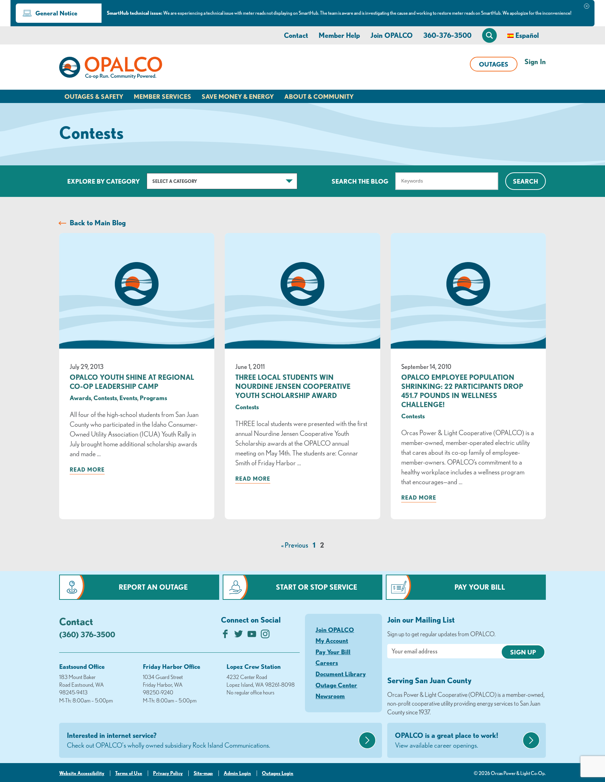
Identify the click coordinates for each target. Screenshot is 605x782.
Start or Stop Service (316, 587)
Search (525, 181)
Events (128, 397)
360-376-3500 (447, 35)
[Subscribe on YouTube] (252, 636)
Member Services (162, 96)
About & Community (319, 96)
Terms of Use (128, 773)
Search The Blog (360, 181)
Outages (493, 64)
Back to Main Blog (98, 223)
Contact (296, 35)
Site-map (203, 773)
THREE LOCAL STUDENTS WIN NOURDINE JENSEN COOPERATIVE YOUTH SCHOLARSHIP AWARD (292, 386)
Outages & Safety (93, 96)
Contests (105, 397)
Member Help (339, 35)
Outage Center (336, 684)
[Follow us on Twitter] (238, 636)
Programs (153, 397)
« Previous (294, 545)
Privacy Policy (168, 773)
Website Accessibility (81, 773)
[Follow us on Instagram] (265, 636)
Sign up (523, 652)
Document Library (340, 673)
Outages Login (277, 773)
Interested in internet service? (168, 740)
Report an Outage (153, 587)
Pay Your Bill (479, 587)
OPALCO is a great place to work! (446, 740)
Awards (80, 397)
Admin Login (237, 773)
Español (527, 35)
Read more (87, 469)
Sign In (535, 61)
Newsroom (330, 695)
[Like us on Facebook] (225, 636)
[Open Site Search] (489, 35)
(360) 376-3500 (87, 634)
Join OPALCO (391, 35)
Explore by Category (103, 181)
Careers (326, 662)
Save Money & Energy (238, 96)
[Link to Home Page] (110, 69)
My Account (331, 640)
